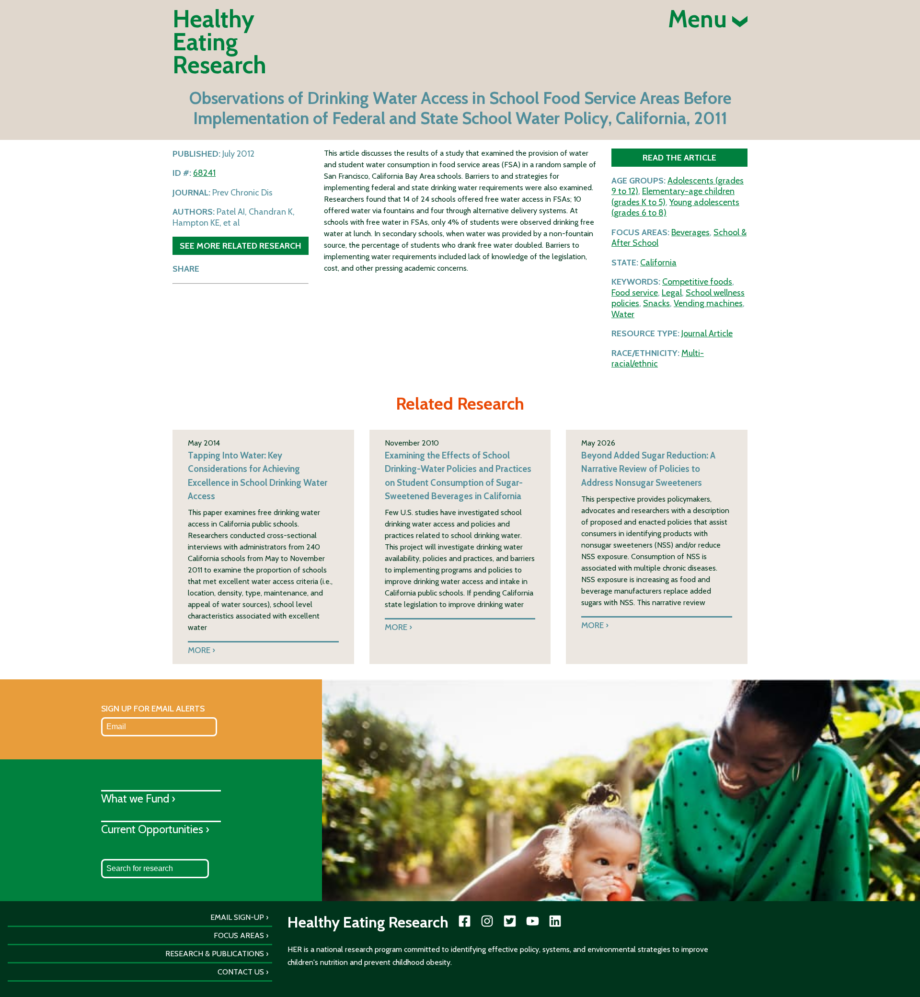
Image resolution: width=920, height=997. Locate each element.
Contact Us (241, 971)
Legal (672, 292)
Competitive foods (697, 281)
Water (622, 314)
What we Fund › (138, 798)
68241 (204, 173)
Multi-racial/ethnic (657, 358)
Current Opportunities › (155, 829)
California (658, 262)
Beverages (690, 232)
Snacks (656, 303)
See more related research (240, 246)
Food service (634, 292)
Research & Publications (214, 953)
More (199, 650)
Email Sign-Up (237, 917)
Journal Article (707, 333)
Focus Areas (239, 935)
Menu (700, 19)
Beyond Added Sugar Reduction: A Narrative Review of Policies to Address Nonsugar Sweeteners (648, 469)
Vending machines (708, 303)
